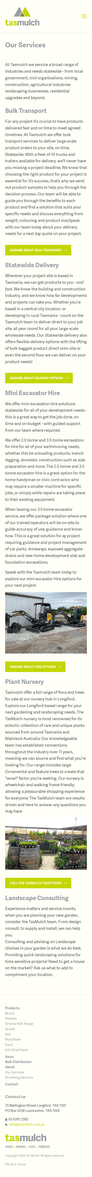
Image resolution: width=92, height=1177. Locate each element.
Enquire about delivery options (37, 378)
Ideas (9, 1056)
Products (12, 1007)
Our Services (14, 1072)
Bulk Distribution (18, 1061)
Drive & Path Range (19, 1023)
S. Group (20, 1164)
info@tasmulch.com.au (27, 1124)
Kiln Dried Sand (16, 1049)
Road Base (13, 1039)
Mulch (10, 1013)
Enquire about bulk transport (36, 250)
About (10, 1066)
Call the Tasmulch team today (36, 883)
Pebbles (11, 1018)
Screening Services (19, 1077)
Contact (11, 1084)
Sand (9, 1044)
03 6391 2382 (18, 1119)
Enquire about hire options (33, 666)
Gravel (10, 1029)
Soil (8, 1034)
